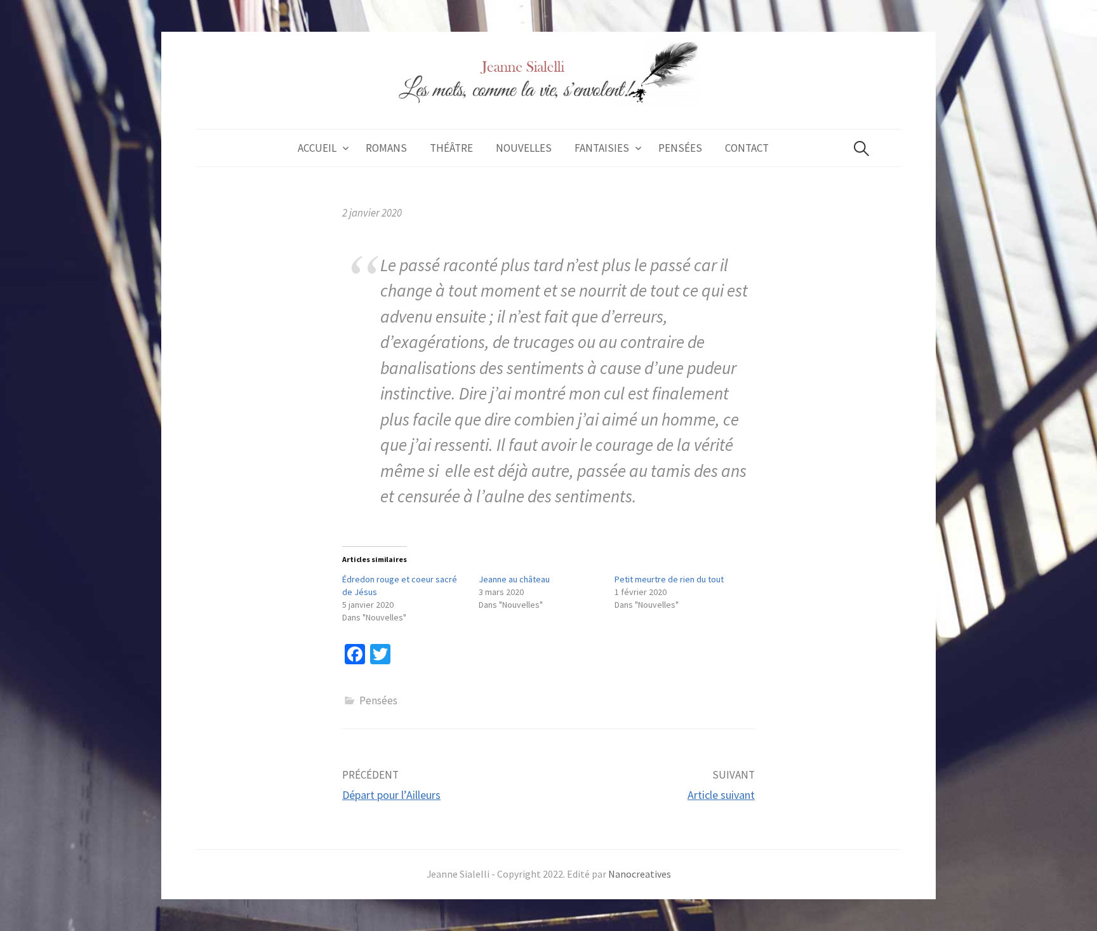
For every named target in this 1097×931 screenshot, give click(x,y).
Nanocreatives (639, 874)
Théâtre (451, 148)
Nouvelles (524, 148)
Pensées (680, 148)
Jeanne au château (514, 579)
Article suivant (721, 794)
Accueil (317, 148)
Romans (386, 148)
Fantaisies (602, 148)
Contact (747, 148)
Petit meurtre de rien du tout (669, 579)
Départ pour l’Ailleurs (391, 794)
